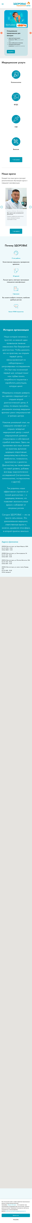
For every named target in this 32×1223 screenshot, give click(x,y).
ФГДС (16, 104)
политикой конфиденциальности (18, 1211)
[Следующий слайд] (31, 33)
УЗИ (16, 127)
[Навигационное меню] (3, 4)
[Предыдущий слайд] (1, 33)
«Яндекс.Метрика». (12, 1205)
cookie (7, 1211)
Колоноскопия (16, 82)
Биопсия (16, 149)
